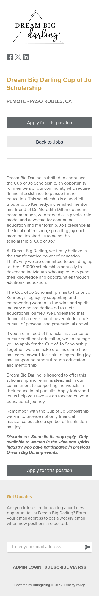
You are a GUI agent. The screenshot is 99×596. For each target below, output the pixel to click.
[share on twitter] (18, 59)
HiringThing (41, 585)
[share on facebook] (10, 59)
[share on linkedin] (26, 59)
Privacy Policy (74, 585)
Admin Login (27, 567)
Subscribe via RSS (65, 567)
